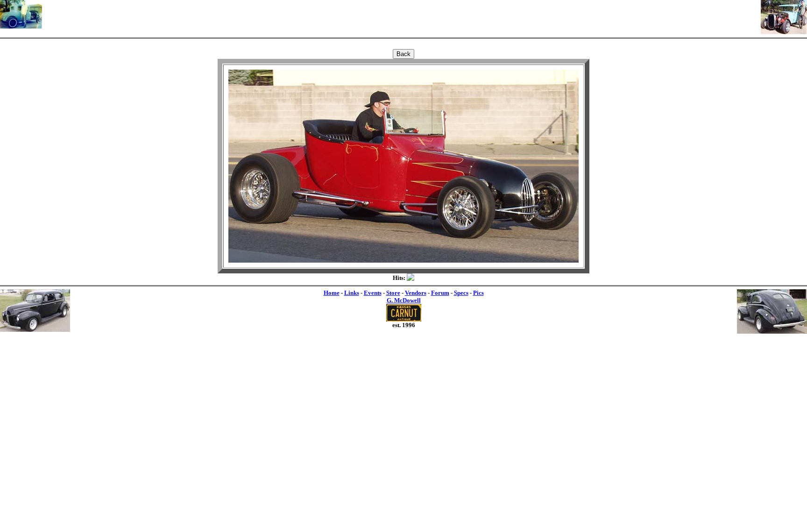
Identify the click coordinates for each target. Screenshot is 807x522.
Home (332, 292)
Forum (440, 292)
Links (351, 292)
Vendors (415, 292)
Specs (461, 292)
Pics (478, 292)
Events (373, 292)
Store (393, 292)
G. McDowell (404, 300)
